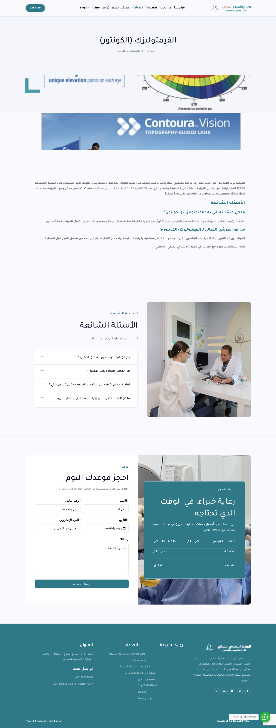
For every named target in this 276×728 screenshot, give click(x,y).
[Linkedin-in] (224, 691)
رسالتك (124, 538)
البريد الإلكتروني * (70, 519)
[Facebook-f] (247, 691)
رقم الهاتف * (73, 500)
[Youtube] (232, 691)
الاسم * (124, 500)
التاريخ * (124, 519)
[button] (86, 357)
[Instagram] (217, 691)
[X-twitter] (240, 691)
